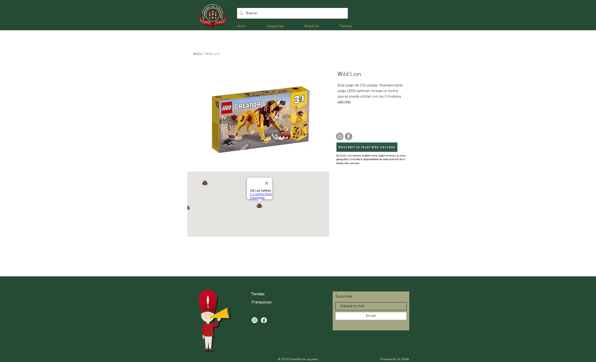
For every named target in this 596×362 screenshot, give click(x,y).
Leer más (344, 102)
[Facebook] (348, 136)
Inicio (197, 54)
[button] (275, 26)
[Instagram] (339, 136)
